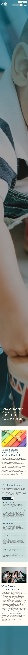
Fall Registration (22, 2)
